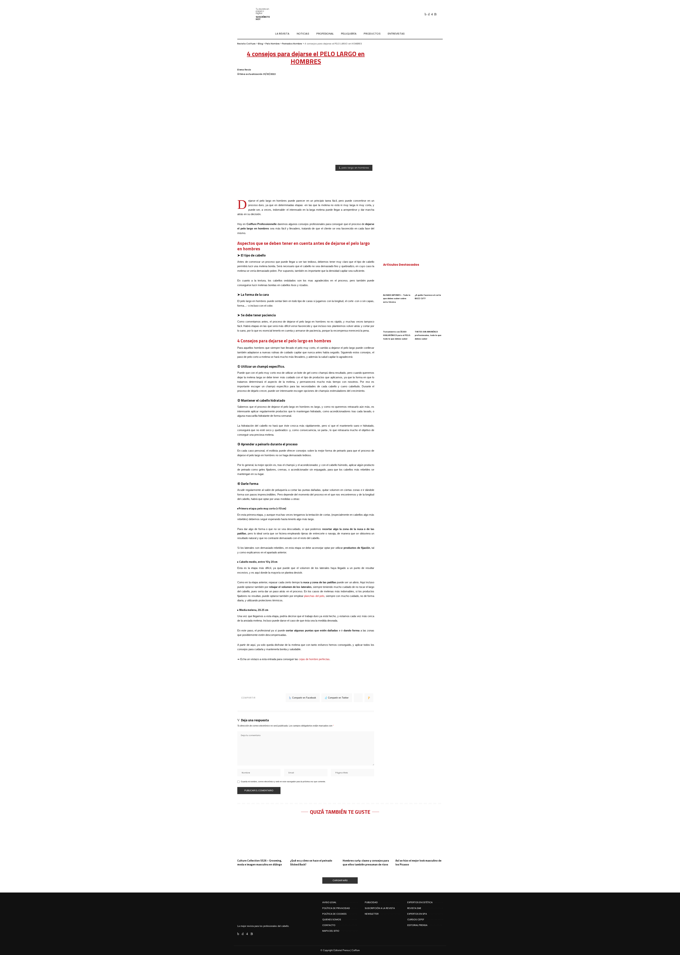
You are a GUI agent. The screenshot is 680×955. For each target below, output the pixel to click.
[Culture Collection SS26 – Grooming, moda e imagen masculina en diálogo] (261, 838)
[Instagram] (432, 14)
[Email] (368, 697)
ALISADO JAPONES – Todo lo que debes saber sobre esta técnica (396, 298)
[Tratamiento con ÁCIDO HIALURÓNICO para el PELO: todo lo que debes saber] (397, 317)
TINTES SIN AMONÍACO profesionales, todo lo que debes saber (428, 335)
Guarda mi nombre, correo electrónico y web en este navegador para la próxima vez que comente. (283, 781)
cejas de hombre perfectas (314, 659)
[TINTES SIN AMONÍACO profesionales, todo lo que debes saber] (429, 317)
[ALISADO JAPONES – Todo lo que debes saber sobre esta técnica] (397, 281)
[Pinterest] (358, 697)
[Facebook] (425, 14)
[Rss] (435, 14)
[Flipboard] (439, 14)
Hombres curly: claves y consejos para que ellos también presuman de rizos (366, 862)
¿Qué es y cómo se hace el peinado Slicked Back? (311, 862)
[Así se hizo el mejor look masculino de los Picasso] (419, 838)
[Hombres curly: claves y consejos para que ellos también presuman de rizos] (366, 838)
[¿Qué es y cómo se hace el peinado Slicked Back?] (314, 838)
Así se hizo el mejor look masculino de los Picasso (418, 862)
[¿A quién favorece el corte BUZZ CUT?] (429, 281)
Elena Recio (244, 70)
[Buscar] (440, 33)
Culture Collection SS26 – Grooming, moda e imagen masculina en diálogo (259, 862)
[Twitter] (428, 14)
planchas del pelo (314, 595)
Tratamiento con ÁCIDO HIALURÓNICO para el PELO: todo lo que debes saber (396, 335)
